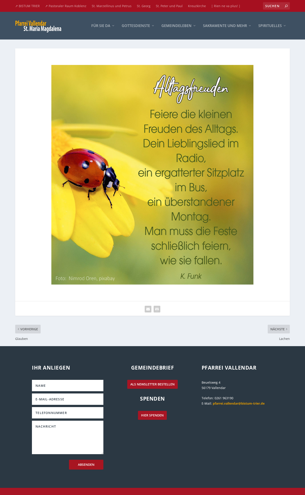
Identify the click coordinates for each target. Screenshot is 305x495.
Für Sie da (100, 26)
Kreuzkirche (197, 6)
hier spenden (152, 415)
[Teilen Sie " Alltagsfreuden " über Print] (156, 309)
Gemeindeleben (176, 26)
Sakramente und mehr (225, 26)
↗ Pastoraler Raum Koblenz (65, 6)
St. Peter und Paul (169, 6)
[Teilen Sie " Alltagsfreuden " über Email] (148, 309)
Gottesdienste (136, 26)
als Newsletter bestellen (152, 384)
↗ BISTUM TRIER (27, 6)
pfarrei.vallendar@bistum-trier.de (239, 403)
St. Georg (143, 6)
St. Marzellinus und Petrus (112, 6)
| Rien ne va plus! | (225, 6)
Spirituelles (270, 26)
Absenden (86, 464)
